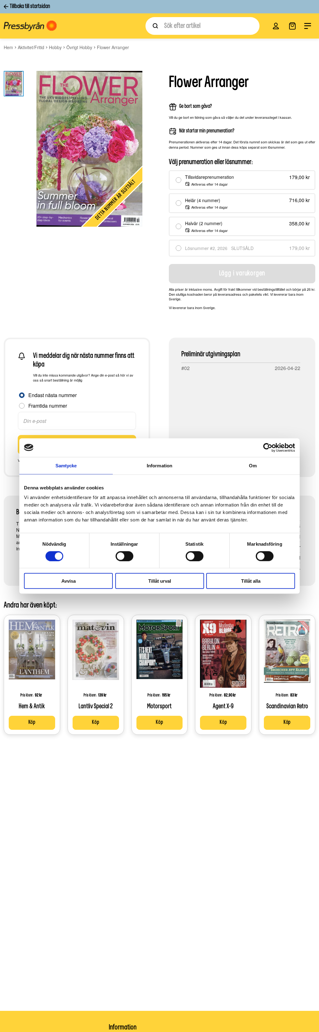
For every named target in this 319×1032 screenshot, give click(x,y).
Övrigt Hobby (79, 47)
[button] (275, 26)
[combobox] (202, 26)
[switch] (124, 556)
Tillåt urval (159, 581)
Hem (8, 47)
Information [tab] (159, 465)
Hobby (55, 47)
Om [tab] (253, 465)
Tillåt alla (250, 581)
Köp (32, 722)
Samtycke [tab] (66, 465)
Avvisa (68, 581)
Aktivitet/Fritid (31, 47)
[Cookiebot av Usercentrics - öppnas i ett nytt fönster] (267, 447)
